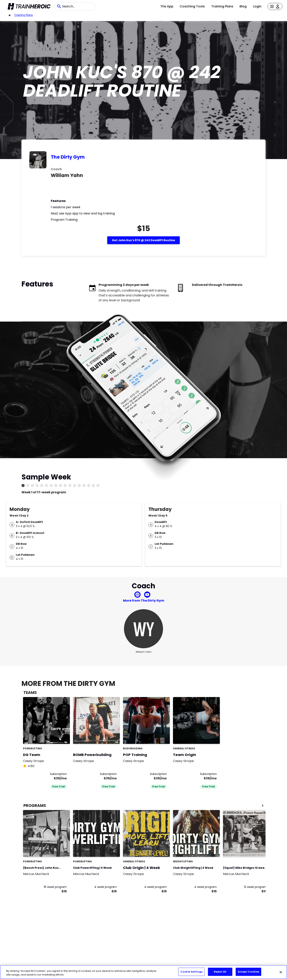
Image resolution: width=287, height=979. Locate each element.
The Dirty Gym (68, 157)
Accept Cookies (248, 972)
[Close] (280, 972)
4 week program (105, 887)
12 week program (255, 887)
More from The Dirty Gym (143, 600)
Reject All (220, 972)
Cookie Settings (191, 972)
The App (166, 6)
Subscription (58, 774)
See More (56, 736)
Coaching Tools (192, 6)
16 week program (55, 887)
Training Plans (222, 6)
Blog (243, 6)
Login (257, 6)
